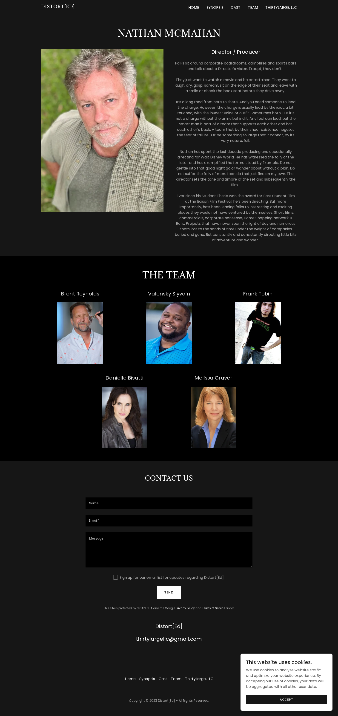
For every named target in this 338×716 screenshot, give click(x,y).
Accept (286, 699)
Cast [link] (236, 7)
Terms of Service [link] (213, 608)
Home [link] (193, 7)
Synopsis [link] (214, 7)
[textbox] (169, 503)
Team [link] (253, 7)
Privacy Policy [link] (185, 608)
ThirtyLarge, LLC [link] (281, 7)
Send (169, 592)
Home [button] (130, 678)
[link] (58, 7)
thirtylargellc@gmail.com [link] (169, 639)
